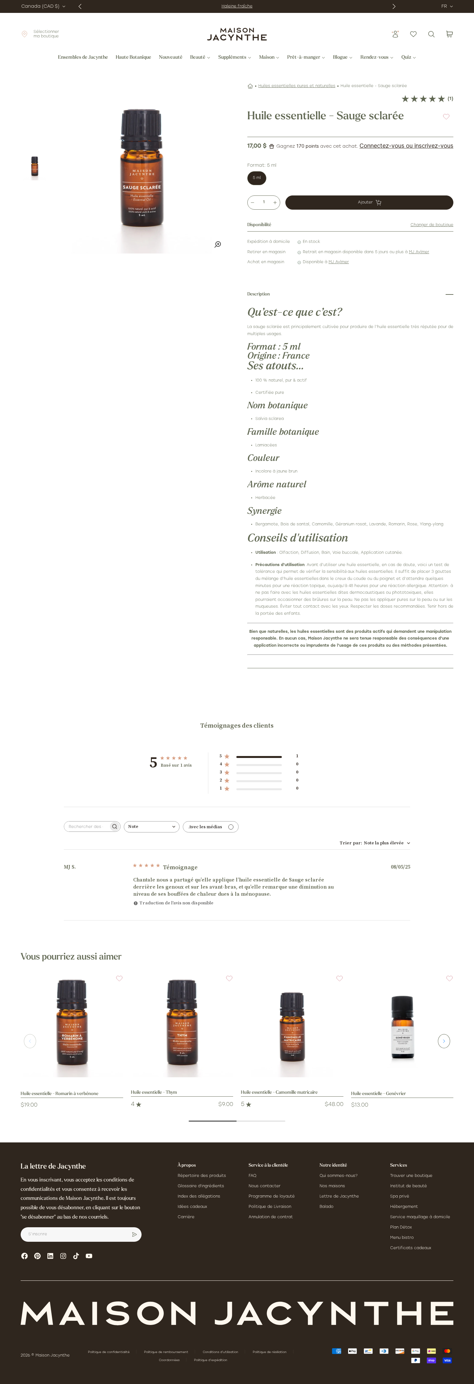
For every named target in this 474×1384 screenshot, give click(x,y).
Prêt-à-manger (303, 57)
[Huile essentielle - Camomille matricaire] (292, 1026)
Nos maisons (332, 1186)
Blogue (340, 57)
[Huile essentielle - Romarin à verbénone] (72, 1026)
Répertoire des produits (202, 1176)
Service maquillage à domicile (420, 1217)
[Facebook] (24, 1256)
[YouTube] (89, 1256)
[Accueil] (250, 86)
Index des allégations (199, 1197)
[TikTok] (76, 1256)
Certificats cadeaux (410, 1248)
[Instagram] (63, 1256)
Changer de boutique (431, 225)
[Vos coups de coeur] (413, 34)
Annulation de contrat (271, 1217)
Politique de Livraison (270, 1207)
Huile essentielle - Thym (154, 1092)
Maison (266, 57)
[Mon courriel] (134, 1235)
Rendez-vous (374, 57)
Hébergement (404, 1207)
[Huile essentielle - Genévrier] (402, 1026)
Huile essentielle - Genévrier (378, 1093)
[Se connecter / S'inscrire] (395, 34)
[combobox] (152, 826)
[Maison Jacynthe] (237, 34)
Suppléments (232, 57)
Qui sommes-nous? (339, 1176)
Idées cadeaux (192, 1207)
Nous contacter (265, 1186)
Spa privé (399, 1197)
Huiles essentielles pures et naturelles (296, 86)
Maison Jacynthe (52, 1356)
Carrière (186, 1217)
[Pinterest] (37, 1256)
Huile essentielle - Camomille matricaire (279, 1092)
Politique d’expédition (210, 1360)
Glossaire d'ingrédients (201, 1186)
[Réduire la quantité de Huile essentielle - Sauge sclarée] (252, 202)
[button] (115, 982)
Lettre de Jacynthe (339, 1197)
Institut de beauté (408, 1186)
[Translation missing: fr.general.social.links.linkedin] (50, 1256)
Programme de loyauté (272, 1197)
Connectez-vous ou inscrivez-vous (406, 145)
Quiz (406, 57)
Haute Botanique (133, 57)
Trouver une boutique (411, 1176)
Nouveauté (171, 57)
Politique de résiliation (270, 1352)
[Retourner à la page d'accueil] (237, 1313)
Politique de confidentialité (109, 1352)
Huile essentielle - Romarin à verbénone (59, 1093)
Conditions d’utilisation (221, 1352)
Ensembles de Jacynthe (83, 57)
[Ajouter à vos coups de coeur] (446, 116)
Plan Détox (401, 1228)
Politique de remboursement (166, 1352)
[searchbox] (86, 826)
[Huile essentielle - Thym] (182, 1026)
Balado (326, 1207)
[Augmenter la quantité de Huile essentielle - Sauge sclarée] (275, 202)
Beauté (197, 57)
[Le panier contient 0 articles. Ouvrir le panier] (449, 34)
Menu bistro (402, 1238)
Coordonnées (170, 1360)
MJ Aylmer (419, 252)
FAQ (252, 1176)
